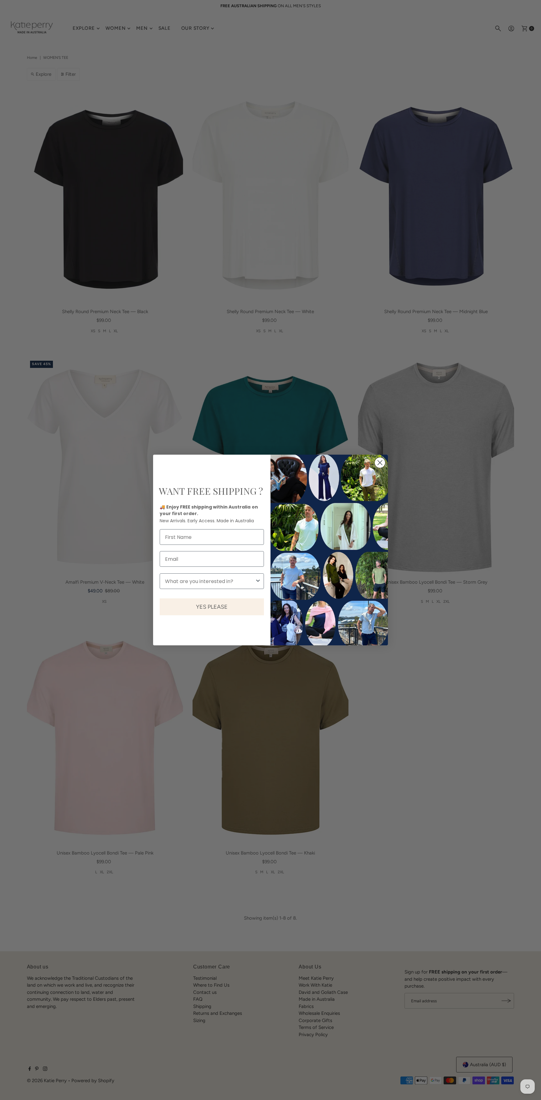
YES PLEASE (212, 606)
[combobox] (210, 581)
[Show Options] (258, 581)
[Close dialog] (379, 462)
